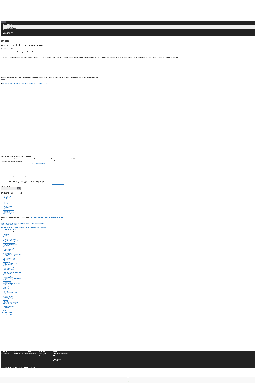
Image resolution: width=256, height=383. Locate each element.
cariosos (45, 83)
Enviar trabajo (6, 33)
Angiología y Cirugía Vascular (10, 239)
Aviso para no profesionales (45, 355)
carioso (41, 83)
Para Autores (9, 25)
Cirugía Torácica (7, 253)
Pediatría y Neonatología (21, 83)
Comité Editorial (7, 207)
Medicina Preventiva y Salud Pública (11, 283)
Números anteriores (7, 206)
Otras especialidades (8, 297)
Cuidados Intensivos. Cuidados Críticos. (12, 254)
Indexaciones (6, 208)
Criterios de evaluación (30, 354)
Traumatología (6, 308)
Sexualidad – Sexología (8, 306)
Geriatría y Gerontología (8, 267)
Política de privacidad (57, 358)
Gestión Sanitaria (7, 268)
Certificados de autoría (8, 212)
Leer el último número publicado (38, 163)
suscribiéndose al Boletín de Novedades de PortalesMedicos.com (47, 217)
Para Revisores (9, 27)
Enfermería (5, 260)
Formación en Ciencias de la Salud (10, 263)
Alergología (6, 234)
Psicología (5, 300)
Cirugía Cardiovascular (8, 246)
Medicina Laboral (7, 282)
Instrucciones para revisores (31, 353)
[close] (128, 377)
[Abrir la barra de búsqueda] (2, 35)
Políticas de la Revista (11, 28)
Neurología (5, 291)
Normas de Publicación (8, 210)
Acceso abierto (42, 353)
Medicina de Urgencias (8, 276)
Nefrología (5, 287)
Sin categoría (6, 307)
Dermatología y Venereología (10, 255)
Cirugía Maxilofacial (8, 249)
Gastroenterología (7, 264)
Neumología (6, 288)
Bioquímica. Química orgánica (10, 244)
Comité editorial (4, 354)
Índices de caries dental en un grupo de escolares (22, 45)
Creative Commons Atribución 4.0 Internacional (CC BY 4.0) (41, 365)
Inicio (2, 37)
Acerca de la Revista (7, 24)
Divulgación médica (7, 257)
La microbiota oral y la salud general (9, 224)
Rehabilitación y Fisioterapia (9, 303)
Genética (5, 265)
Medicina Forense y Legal (9, 279)
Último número (6, 31)
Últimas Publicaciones (8, 203)
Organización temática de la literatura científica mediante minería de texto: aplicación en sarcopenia (23, 227)
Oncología (5, 295)
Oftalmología (6, 293)
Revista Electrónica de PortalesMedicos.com (25, 367)
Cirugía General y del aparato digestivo (12, 248)
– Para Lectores (6, 200)
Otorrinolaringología (8, 296)
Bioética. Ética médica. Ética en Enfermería (13, 241)
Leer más (3, 79)
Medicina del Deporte (8, 277)
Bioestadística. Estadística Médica (11, 240)
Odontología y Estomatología (8, 83)
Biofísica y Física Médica (9, 243)
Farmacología (6, 262)
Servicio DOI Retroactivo (58, 184)
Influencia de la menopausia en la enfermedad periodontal (14, 225)
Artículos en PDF (7, 213)
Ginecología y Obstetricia (9, 269)
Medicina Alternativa (8, 274)
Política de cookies (57, 359)
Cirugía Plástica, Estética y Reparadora (12, 251)
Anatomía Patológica (8, 236)
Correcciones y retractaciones (59, 357)
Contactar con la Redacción (9, 215)
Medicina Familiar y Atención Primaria (12, 278)
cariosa (33, 83)
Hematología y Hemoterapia (9, 270)
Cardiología (6, 245)
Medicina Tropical (7, 284)
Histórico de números (8, 32)
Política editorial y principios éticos (60, 353)
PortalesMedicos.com (9, 367)
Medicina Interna (7, 281)
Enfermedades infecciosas (9, 259)
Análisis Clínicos (7, 235)
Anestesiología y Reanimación (10, 238)
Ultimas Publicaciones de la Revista (12, 37)
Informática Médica (7, 273)
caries (29, 83)
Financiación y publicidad (58, 354)
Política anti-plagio (57, 355)
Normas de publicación (16, 354)
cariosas (37, 83)
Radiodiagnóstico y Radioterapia (10, 302)
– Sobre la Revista (7, 196)
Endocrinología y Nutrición (9, 258)
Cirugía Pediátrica (7, 250)
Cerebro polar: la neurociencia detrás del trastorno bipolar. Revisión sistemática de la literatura (22, 223)
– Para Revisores (7, 198)
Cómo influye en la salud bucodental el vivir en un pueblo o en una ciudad (17, 222)
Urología (5, 310)
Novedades (5, 29)
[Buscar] (18, 188)
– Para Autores (6, 197)
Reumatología (6, 305)
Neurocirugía (6, 289)
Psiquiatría (5, 301)
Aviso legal (55, 360)
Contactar (3, 357)
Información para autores (17, 353)
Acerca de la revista (5, 353)
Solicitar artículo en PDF (6, 314)
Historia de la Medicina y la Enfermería (12, 272)
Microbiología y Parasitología (10, 286)
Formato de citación (43, 354)
